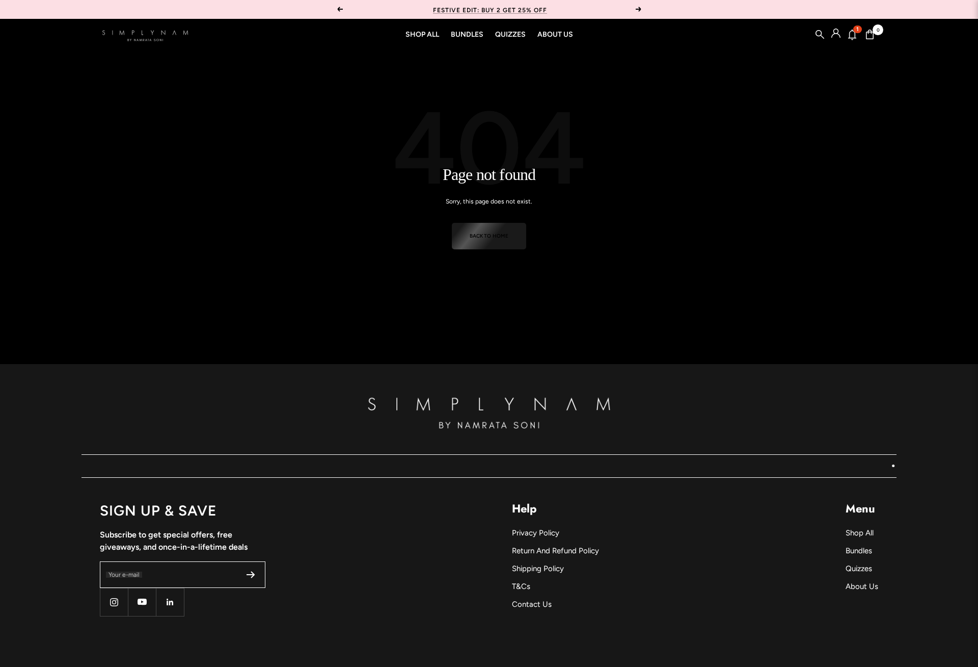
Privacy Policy (535, 532)
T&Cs (521, 586)
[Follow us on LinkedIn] (170, 602)
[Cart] (870, 35)
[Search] (820, 35)
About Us (555, 34)
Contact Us (532, 604)
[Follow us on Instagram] (114, 602)
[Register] (251, 574)
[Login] (835, 35)
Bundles (467, 34)
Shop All (422, 34)
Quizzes (510, 34)
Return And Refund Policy (555, 550)
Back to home (489, 236)
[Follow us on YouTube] (142, 602)
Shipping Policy (538, 568)
